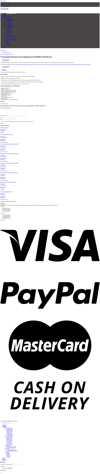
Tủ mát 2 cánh (9, 30)
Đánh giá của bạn (3, 107)
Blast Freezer (7, 37)
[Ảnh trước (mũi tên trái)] (0, 473)
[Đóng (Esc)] (0, 472)
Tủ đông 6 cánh (9, 23)
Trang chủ (4, 13)
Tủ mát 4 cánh (9, 31)
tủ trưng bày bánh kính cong (85, 64)
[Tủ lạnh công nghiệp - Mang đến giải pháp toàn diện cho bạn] (4, 9)
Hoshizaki (8, 43)
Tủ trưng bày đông (10, 24)
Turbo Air (8, 44)
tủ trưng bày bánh (49, 64)
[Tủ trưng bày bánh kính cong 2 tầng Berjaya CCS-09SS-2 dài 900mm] (6, 59)
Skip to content (3, 0)
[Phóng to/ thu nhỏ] (1, 472)
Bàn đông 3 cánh (9, 19)
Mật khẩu (2, 466)
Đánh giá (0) (4, 70)
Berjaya (8, 41)
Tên (1, 117)
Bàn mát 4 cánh (9, 29)
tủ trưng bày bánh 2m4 (66, 64)
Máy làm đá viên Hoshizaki (11, 35)
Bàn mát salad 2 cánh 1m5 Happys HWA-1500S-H (9, 153)
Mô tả (3, 69)
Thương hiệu (7, 40)
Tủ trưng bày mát (10, 33)
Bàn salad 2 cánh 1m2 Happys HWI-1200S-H (8, 182)
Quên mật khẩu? (3, 470)
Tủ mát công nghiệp (8, 25)
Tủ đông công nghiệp (8, 16)
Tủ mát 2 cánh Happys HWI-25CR (6, 191)
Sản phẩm (4, 15)
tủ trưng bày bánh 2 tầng (57, 64)
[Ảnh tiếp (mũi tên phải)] (1, 473)
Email (1, 119)
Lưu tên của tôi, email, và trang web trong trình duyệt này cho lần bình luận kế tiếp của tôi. (17, 121)
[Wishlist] (0, 186)
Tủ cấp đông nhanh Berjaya (11, 38)
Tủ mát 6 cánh (9, 32)
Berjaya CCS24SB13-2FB (41, 64)
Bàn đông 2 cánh (9, 18)
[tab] (51, 69)
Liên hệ (3, 47)
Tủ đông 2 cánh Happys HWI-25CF (6, 134)
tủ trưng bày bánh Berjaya (75, 64)
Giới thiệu (4, 14)
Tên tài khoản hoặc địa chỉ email (6, 464)
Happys (8, 42)
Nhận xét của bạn (3, 115)
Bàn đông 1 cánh (9, 17)
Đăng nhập (10, 468)
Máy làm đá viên (7, 34)
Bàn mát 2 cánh (9, 27)
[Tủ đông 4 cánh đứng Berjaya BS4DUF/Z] (5, 60)
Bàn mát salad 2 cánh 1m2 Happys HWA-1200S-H (9, 163)
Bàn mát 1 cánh (9, 26)
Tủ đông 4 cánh (9, 22)
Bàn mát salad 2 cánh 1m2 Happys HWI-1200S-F (9, 172)
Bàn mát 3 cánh (9, 28)
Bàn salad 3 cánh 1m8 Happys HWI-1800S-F (8, 201)
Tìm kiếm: (4, 13)
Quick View (2, 130)
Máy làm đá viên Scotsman (11, 36)
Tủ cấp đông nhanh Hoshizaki (12, 39)
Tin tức (3, 46)
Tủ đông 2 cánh (9, 21)
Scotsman (8, 45)
